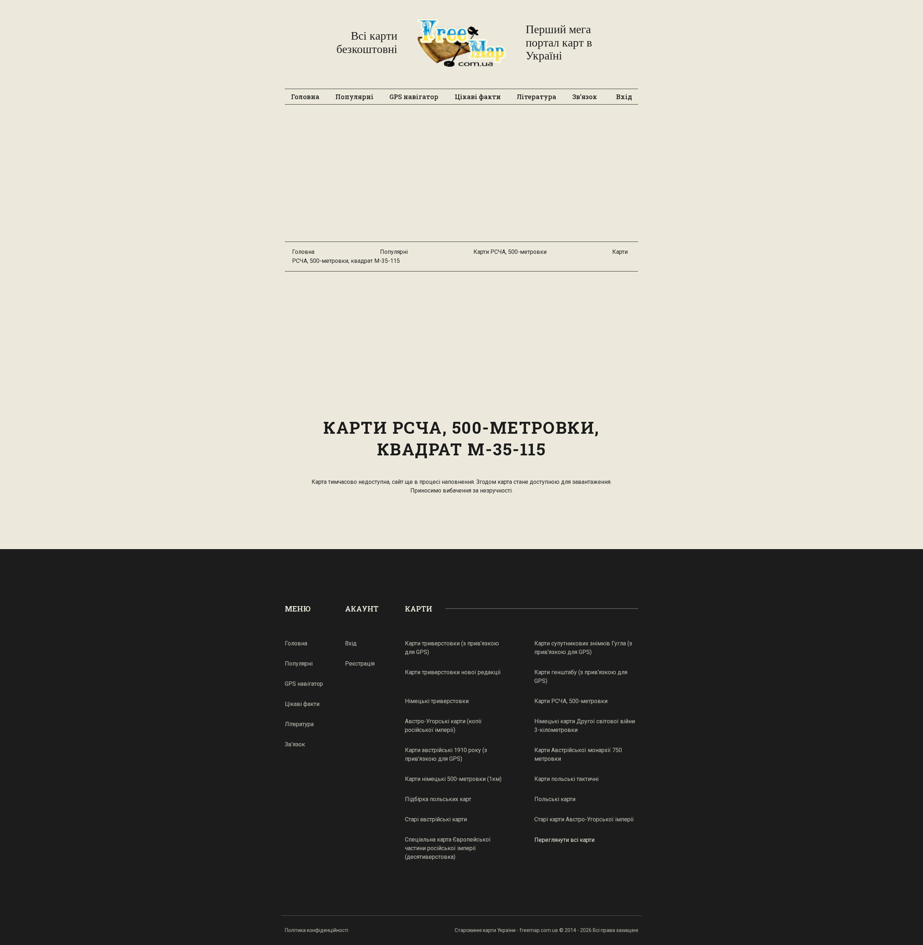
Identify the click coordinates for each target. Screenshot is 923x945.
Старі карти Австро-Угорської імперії (584, 819)
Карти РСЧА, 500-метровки (510, 251)
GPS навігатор (413, 96)
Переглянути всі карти (564, 839)
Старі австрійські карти (436, 819)
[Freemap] (461, 42)
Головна (305, 96)
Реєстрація (360, 663)
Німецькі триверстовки (437, 701)
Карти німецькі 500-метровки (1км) (453, 779)
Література (536, 96)
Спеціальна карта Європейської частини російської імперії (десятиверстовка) (448, 848)
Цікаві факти (478, 96)
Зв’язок (584, 96)
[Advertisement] (461, 176)
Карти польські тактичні (566, 779)
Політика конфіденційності (316, 930)
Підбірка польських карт (438, 799)
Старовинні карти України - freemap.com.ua (506, 930)
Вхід (624, 96)
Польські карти (554, 799)
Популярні (354, 96)
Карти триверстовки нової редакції (453, 672)
